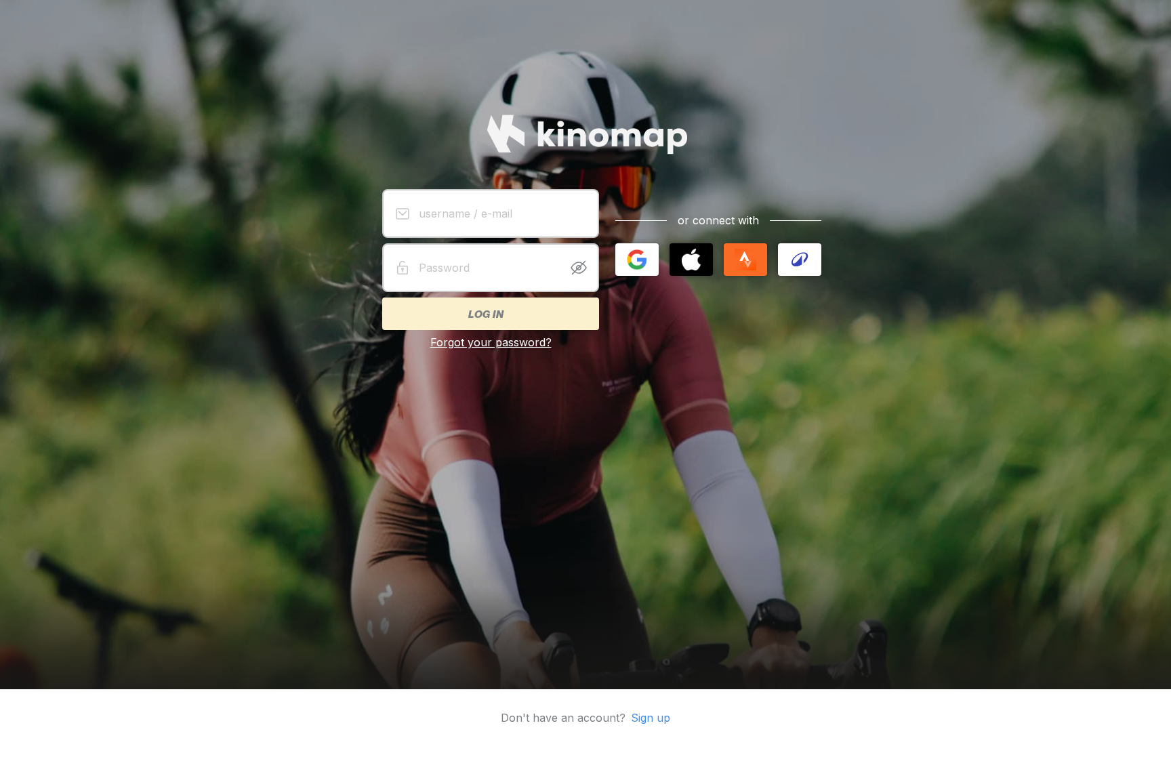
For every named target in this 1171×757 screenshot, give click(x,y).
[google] (637, 259)
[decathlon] (799, 259)
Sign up (650, 717)
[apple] (691, 259)
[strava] (745, 259)
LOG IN (485, 314)
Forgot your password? (491, 342)
